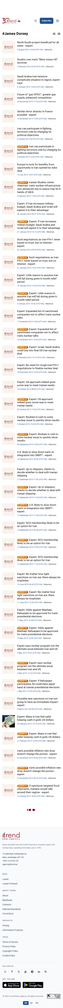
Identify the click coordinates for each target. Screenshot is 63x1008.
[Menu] (57, 21)
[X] (18, 972)
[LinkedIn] (39, 972)
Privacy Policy (9, 946)
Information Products (12, 930)
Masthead (7, 900)
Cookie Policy (8, 955)
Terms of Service (10, 942)
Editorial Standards (11, 909)
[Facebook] (12, 972)
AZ (31, 1003)
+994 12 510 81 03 (10, 861)
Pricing (5, 925)
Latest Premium (10, 883)
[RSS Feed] (45, 972)
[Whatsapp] (5, 972)
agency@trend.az (9, 864)
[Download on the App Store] (11, 985)
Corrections (7, 913)
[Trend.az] (11, 21)
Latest (5, 879)
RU (37, 1003)
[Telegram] (32, 972)
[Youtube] (25, 972)
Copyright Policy (10, 951)
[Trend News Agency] (11, 836)
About (5, 895)
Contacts (6, 904)
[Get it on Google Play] (33, 985)
